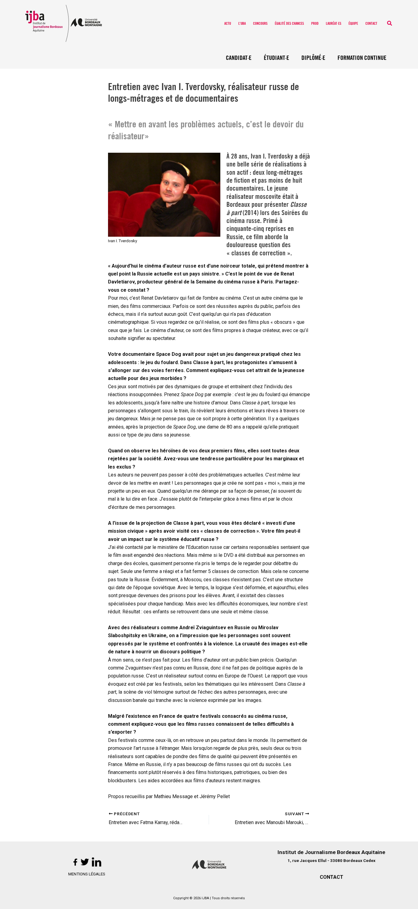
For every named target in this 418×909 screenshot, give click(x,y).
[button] (390, 23)
